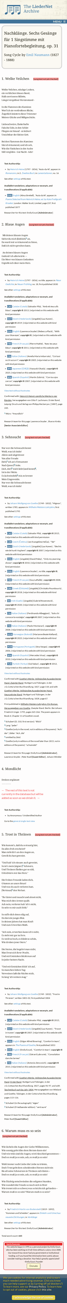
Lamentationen (45, 173)
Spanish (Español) (20, 377)
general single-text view (24, 821)
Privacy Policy (37, 1286)
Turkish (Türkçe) (20, 664)
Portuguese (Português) (24, 646)
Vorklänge (32, 1217)
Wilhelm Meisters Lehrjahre (41, 507)
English (16, 195)
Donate (33, 1266)
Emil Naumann (38, 55)
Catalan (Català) (20, 306)
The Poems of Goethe (25, 1045)
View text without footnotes (17, 390)
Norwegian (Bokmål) (23, 634)
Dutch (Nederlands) (22, 318)
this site (46, 1289)
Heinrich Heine (17, 169)
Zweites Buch (28, 173)
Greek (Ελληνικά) (21, 588)
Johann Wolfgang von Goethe (24, 503)
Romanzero (10, 173)
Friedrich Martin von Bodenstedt (25, 1209)
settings (17, 178)
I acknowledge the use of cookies (33, 1297)
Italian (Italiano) (19, 356)
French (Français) (20, 343)
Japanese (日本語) (20, 368)
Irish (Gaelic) (17, 601)
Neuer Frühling (24, 284)
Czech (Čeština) (19, 542)
